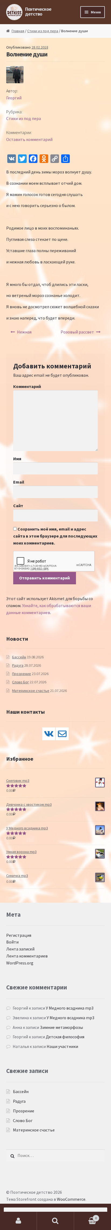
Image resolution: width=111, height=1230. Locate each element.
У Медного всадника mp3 (69, 1008)
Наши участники (62, 1046)
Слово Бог (20, 682)
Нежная (24, 332)
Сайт (18, 505)
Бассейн (19, 657)
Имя (17, 458)
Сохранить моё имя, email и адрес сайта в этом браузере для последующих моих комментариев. (55, 536)
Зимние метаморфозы (61, 1027)
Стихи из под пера (42, 30)
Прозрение (21, 673)
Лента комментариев (27, 956)
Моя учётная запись (18, 1221)
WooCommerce (71, 1199)
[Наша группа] (48, 733)
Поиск (55, 1221)
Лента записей (20, 949)
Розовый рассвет (77, 332)
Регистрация (18, 935)
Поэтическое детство (38, 11)
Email (18, 482)
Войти (12, 942)
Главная (18, 30)
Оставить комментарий (29, 139)
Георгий (14, 97)
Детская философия (65, 1036)
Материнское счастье (30, 690)
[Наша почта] (62, 733)
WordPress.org (19, 963)
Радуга (17, 665)
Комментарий (27, 386)
